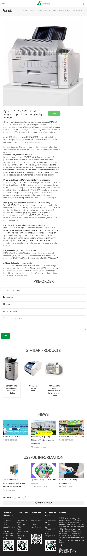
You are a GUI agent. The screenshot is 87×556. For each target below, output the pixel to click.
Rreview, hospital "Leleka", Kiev (71, 436)
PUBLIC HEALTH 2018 (11, 436)
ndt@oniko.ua (50, 536)
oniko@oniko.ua (22, 531)
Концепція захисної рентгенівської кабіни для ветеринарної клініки (14, 483)
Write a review (45, 502)
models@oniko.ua (9, 527)
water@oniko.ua (36, 527)
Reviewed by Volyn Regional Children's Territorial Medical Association (42, 440)
